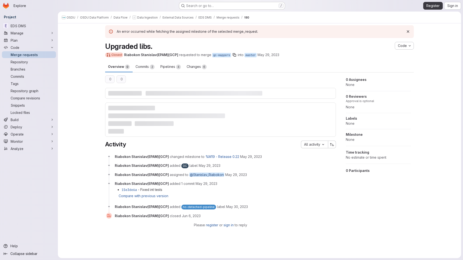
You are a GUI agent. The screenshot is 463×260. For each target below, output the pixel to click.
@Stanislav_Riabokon (207, 175)
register (212, 225)
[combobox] (314, 144)
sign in (229, 225)
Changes (196, 67)
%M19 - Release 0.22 (222, 157)
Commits (144, 67)
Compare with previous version (143, 196)
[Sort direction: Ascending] (332, 144)
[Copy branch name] (234, 55)
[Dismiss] (408, 31)
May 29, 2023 (268, 55)
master (250, 55)
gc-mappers (221, 55)
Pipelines (169, 67)
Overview (118, 67)
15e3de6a (129, 190)
